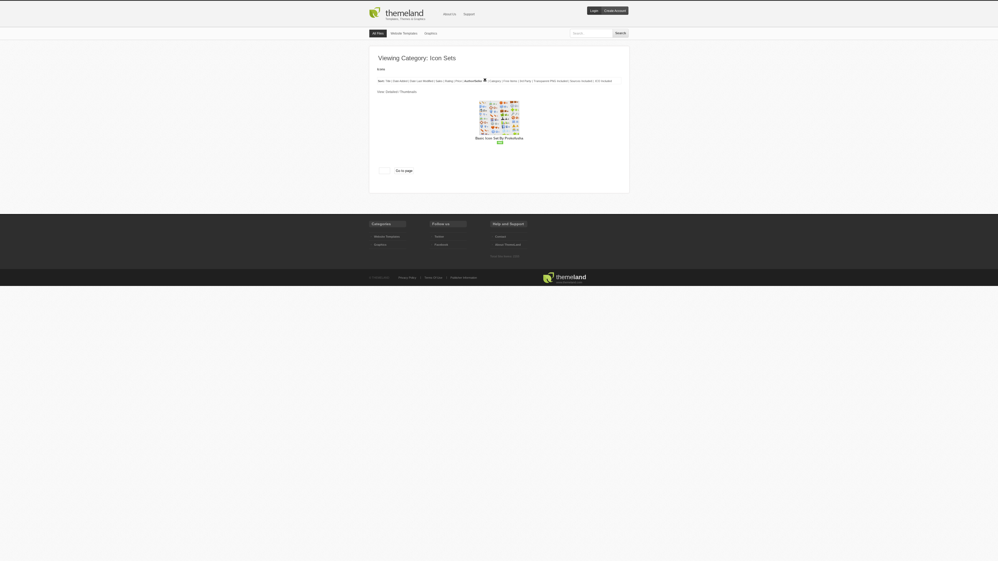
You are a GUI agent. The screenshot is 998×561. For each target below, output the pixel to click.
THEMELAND (380, 277)
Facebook (441, 244)
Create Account (615, 11)
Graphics (430, 33)
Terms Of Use (433, 277)
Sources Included (581, 81)
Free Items (510, 81)
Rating (449, 81)
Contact (500, 236)
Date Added (400, 81)
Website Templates (404, 33)
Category (495, 81)
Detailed (392, 92)
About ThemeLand (508, 244)
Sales (439, 81)
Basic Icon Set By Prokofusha (499, 138)
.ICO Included (603, 81)
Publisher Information (463, 277)
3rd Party (525, 81)
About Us (449, 14)
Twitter (439, 236)
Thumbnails (408, 92)
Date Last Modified (421, 81)
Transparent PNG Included (551, 81)
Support (469, 14)
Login (594, 11)
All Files (378, 33)
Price (458, 81)
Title (388, 81)
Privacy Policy (407, 277)
